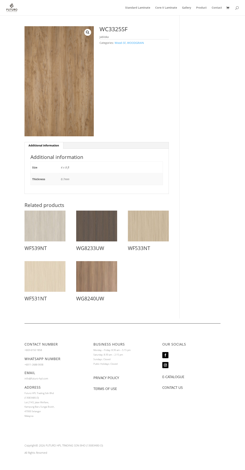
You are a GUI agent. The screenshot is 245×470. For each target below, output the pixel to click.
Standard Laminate (137, 7)
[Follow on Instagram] (165, 365)
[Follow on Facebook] (165, 355)
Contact (217, 7)
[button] (87, 32)
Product (201, 7)
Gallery (186, 7)
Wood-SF (120, 43)
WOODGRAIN (135, 43)
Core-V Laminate (166, 7)
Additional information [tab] (44, 145)
